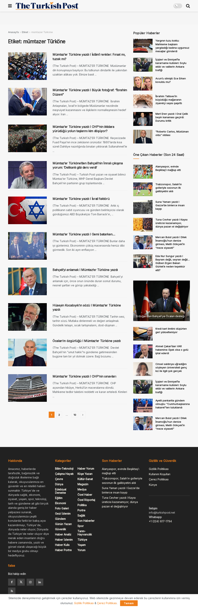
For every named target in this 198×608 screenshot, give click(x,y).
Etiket (25, 32)
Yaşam (82, 544)
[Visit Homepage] (47, 6)
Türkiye (82, 539)
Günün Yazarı (63, 524)
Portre (81, 510)
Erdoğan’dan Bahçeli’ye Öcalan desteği (160, 316)
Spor (81, 525)
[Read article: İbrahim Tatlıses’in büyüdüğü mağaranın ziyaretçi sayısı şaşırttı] (143, 101)
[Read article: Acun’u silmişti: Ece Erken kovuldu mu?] (143, 84)
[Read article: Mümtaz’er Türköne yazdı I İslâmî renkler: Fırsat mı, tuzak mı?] (27, 66)
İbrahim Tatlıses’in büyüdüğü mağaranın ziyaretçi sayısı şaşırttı (168, 100)
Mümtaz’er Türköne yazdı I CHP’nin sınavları (84, 376)
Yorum (81, 550)
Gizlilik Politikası (159, 469)
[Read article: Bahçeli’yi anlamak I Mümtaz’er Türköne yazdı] (27, 281)
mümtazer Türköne (42, 32)
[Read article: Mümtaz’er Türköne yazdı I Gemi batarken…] (27, 246)
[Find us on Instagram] (30, 582)
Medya (82, 489)
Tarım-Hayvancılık (85, 532)
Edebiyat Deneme (60, 491)
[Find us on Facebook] (11, 582)
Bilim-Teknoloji (64, 468)
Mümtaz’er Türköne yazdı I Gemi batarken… (84, 234)
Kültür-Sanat (85, 479)
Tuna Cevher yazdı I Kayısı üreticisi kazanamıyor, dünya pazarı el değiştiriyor (171, 223)
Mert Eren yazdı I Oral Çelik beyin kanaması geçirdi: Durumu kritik (171, 117)
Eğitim (58, 497)
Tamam (129, 603)
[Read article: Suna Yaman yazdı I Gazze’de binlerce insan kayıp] (143, 207)
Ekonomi (60, 503)
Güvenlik (60, 529)
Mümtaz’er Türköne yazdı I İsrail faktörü (81, 199)
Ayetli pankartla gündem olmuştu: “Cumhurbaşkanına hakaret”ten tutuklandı (172, 404)
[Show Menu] (10, 6)
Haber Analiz (63, 534)
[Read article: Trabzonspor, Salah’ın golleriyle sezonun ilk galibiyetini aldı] (143, 189)
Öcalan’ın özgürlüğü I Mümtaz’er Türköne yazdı (87, 341)
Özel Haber (85, 494)
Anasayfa (13, 32)
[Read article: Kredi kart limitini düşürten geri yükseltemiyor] (143, 334)
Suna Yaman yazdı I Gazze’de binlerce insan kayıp (170, 205)
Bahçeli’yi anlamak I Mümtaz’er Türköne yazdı (85, 270)
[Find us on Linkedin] (39, 582)
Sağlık (81, 515)
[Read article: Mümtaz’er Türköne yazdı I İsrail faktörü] (27, 210)
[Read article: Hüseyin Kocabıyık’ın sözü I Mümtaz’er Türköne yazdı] (27, 317)
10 (75, 414)
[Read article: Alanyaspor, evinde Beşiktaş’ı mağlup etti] (143, 172)
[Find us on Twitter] (21, 582)
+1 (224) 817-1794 (160, 521)
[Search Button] (188, 6)
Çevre (59, 479)
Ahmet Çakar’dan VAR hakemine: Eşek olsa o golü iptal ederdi (171, 350)
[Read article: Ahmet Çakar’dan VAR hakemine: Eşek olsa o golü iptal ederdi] (143, 351)
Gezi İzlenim (63, 513)
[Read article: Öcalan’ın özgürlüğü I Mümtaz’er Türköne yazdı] (27, 352)
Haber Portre (63, 550)
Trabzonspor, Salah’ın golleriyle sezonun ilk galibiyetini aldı (168, 188)
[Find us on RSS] (11, 591)
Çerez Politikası (159, 479)
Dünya (59, 484)
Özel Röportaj (86, 499)
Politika (82, 505)
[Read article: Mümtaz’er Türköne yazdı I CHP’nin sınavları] (27, 388)
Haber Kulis (62, 544)
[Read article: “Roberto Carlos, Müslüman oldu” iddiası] (143, 137)
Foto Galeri (62, 508)
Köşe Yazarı (85, 473)
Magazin (83, 484)
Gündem (60, 518)
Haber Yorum (86, 468)
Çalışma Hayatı (64, 473)
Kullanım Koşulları (159, 474)
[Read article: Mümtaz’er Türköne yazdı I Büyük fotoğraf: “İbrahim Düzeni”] (27, 101)
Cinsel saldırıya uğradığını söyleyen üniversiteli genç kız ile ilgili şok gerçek (171, 367)
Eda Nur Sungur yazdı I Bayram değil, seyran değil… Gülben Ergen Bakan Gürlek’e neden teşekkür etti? (172, 263)
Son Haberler (86, 520)
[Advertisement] (99, 17)
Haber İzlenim (64, 539)
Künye (153, 484)
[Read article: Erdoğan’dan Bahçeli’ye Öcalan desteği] (161, 301)
